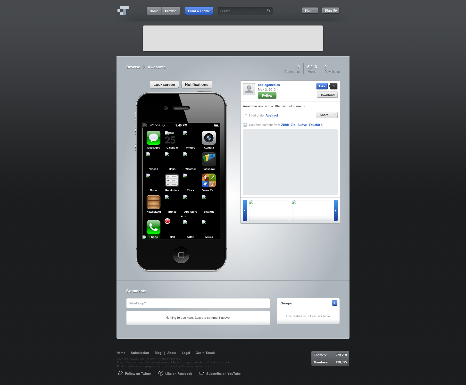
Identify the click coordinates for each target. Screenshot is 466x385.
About (171, 352)
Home (120, 352)
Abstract (272, 115)
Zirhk (285, 124)
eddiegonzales (269, 84)
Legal (186, 352)
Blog (158, 352)
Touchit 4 (316, 124)
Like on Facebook (178, 373)
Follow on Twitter (138, 373)
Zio (293, 124)
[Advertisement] (233, 38)
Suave (302, 124)
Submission (140, 352)
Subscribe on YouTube (223, 373)
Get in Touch (205, 352)
